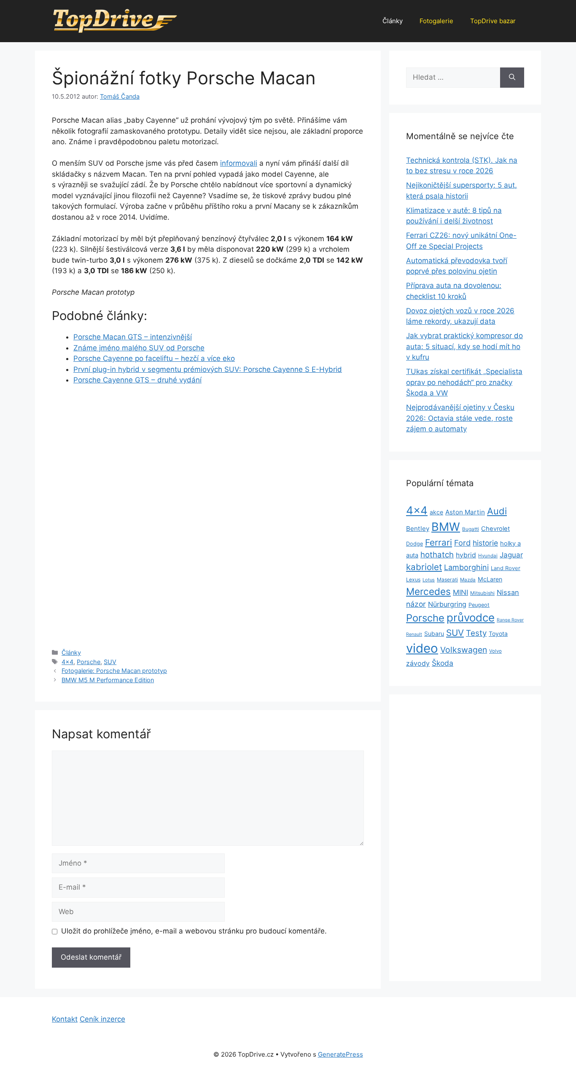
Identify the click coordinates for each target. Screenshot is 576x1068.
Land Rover (505, 568)
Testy (476, 633)
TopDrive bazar (493, 21)
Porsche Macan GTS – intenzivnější (132, 337)
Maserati (447, 579)
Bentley (417, 529)
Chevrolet (495, 529)
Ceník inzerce (102, 1019)
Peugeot (479, 605)
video (422, 648)
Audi (497, 511)
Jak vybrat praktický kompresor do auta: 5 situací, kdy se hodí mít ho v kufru (464, 346)
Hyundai (488, 556)
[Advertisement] (208, 455)
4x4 (67, 661)
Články (392, 21)
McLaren (490, 579)
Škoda (442, 663)
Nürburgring (447, 604)
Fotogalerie (436, 21)
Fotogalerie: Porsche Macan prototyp (114, 670)
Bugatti (470, 529)
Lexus (413, 579)
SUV (110, 661)
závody (418, 663)
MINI (460, 592)
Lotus (429, 580)
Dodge (414, 544)
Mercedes (428, 591)
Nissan (508, 592)
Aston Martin (465, 512)
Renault (414, 634)
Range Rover (510, 620)
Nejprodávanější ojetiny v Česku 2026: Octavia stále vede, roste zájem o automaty (460, 418)
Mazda (468, 580)
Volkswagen (463, 650)
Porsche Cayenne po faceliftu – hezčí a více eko (154, 358)
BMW (445, 527)
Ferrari (438, 542)
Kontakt (65, 1019)
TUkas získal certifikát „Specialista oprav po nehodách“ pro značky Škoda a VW (464, 382)
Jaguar (511, 555)
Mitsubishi (482, 593)
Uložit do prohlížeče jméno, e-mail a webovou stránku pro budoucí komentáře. (194, 931)
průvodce (471, 617)
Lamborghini (466, 567)
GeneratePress (340, 1054)
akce (436, 512)
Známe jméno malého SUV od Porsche (139, 348)
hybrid (466, 555)
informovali (238, 163)
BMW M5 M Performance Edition (108, 679)
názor (416, 604)
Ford (462, 542)
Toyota (498, 633)
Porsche (88, 661)
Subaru (434, 633)
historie (485, 542)
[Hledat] (512, 77)
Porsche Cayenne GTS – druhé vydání (137, 380)
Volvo (495, 651)
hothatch (437, 555)
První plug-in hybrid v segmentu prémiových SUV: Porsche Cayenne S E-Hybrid (207, 369)
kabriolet (424, 567)
